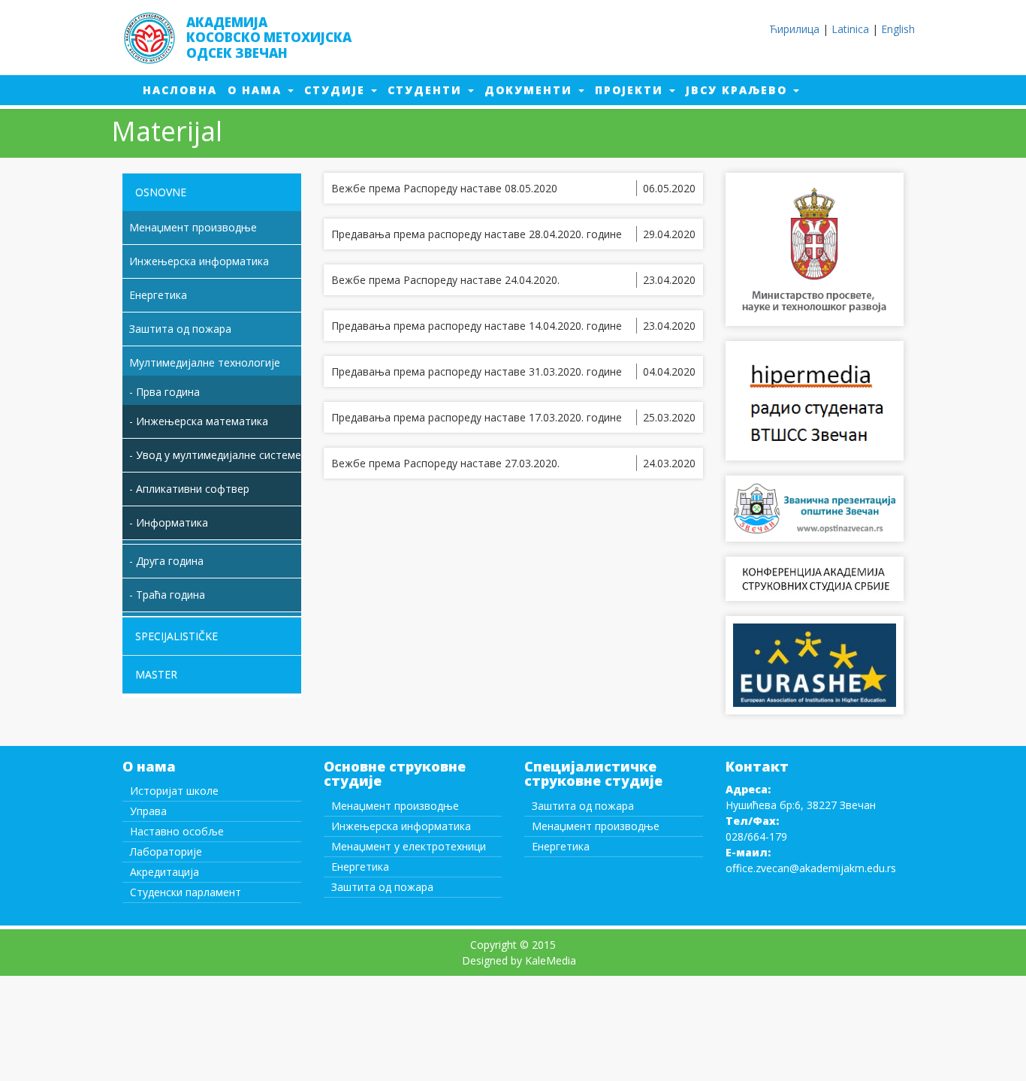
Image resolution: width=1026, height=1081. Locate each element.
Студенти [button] (427, 90)
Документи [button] (530, 90)
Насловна (185, 89)
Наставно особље (177, 831)
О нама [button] (257, 90)
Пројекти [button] (631, 90)
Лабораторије (166, 851)
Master (156, 674)
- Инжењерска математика (198, 421)
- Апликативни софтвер (189, 489)
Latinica (850, 29)
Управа (148, 811)
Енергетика (360, 866)
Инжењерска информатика (401, 826)
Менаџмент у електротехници (408, 846)
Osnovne (160, 192)
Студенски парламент (185, 892)
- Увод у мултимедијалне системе (215, 455)
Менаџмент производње (395, 806)
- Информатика (168, 522)
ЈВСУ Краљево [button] (739, 90)
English (898, 29)
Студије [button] (337, 90)
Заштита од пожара (382, 887)
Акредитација (164, 872)
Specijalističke (176, 636)
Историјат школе (174, 791)
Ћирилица (794, 29)
